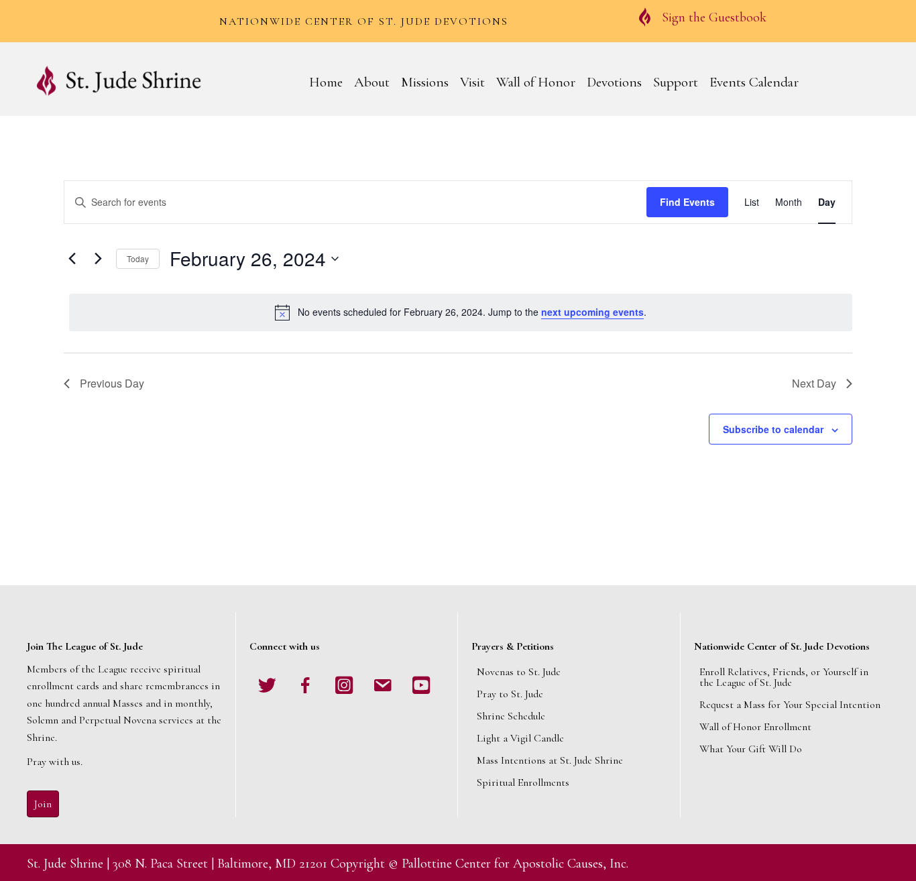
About (372, 82)
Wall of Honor (535, 82)
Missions (425, 82)
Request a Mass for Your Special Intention (789, 704)
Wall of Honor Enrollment (755, 726)
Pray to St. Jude (510, 694)
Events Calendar (754, 82)
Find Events (687, 202)
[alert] (460, 312)
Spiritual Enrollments (523, 782)
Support (675, 82)
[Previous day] (72, 259)
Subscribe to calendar (773, 429)
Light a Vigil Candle (520, 738)
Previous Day (112, 383)
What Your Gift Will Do (750, 749)
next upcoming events (592, 311)
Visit (472, 82)
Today (138, 258)
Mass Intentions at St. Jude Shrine (550, 760)
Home (326, 82)
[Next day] (98, 259)
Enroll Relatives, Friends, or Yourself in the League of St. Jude (783, 677)
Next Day (814, 383)
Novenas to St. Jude (519, 672)
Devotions (614, 82)
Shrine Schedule (511, 716)
